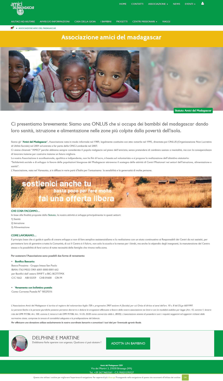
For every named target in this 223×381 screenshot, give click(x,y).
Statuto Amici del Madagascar (193, 110)
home (12, 28)
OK (185, 377)
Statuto (52, 215)
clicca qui (111, 377)
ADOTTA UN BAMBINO (128, 343)
